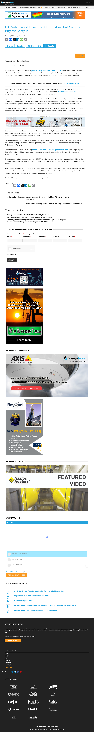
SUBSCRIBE (9, 667)
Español (20, 46)
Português (49, 46)
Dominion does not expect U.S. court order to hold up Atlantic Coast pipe (40, 197)
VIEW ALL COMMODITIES (16, 575)
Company (56, 237)
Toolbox (8, 662)
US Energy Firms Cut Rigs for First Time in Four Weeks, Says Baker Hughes (36, 219)
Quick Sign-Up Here (71, 83)
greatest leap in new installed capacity (47, 70)
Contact (8, 664)
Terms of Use (53, 726)
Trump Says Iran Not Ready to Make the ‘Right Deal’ (20, 7)
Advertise (9, 666)
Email (9, 237)
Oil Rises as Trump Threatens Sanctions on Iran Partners (60, 7)
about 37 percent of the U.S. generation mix (50, 150)
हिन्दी (39, 46)
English (10, 46)
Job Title (71, 237)
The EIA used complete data (69, 92)
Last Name (42, 237)
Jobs (7, 659)
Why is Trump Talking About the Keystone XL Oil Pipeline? (30, 222)
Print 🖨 (80, 56)
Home (7, 653)
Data (7, 657)
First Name (26, 237)
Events (8, 660)
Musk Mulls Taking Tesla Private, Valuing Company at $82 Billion (54, 203)
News (7, 655)
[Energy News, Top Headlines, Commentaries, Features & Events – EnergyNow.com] (7, 3)
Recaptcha (11, 254)
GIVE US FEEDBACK (12, 641)
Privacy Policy (41, 726)
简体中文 (31, 46)
